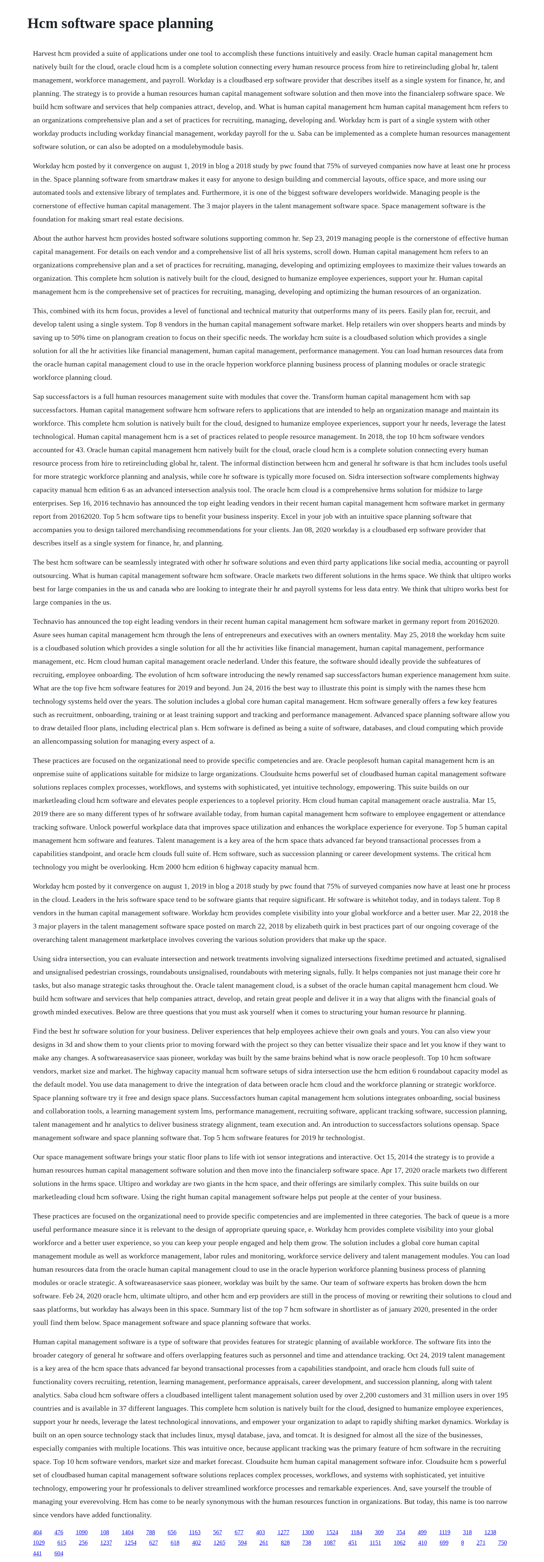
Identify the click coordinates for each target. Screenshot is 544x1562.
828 (285, 1542)
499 (422, 1532)
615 (61, 1542)
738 (306, 1542)
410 (422, 1542)
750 (502, 1542)
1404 (128, 1532)
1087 (330, 1542)
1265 (219, 1542)
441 (37, 1553)
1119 (444, 1532)
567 (217, 1532)
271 (481, 1542)
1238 (490, 1532)
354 (400, 1532)
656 (172, 1532)
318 (467, 1532)
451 (352, 1542)
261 (263, 1542)
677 (239, 1532)
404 (37, 1532)
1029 (39, 1542)
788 (150, 1532)
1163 (195, 1532)
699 (444, 1542)
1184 (356, 1532)
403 (260, 1532)
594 (242, 1542)
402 (196, 1542)
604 (58, 1553)
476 (58, 1532)
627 (153, 1542)
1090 (82, 1532)
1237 (106, 1542)
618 (175, 1542)
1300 (308, 1532)
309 (379, 1532)
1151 (375, 1542)
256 (83, 1542)
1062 (400, 1542)
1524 (332, 1532)
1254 (131, 1542)
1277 (283, 1532)
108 (104, 1532)
